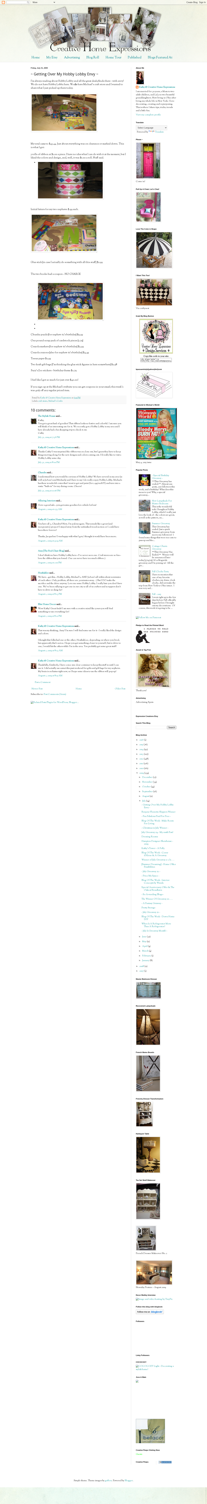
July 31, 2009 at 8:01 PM (49, 462)
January (146, 960)
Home (36, 57)
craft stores (42, 401)
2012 (141, 759)
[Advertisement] (150, 1400)
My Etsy (52, 57)
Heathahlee (43, 573)
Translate (159, 132)
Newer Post (37, 689)
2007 (141, 971)
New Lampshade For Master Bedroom (162, 502)
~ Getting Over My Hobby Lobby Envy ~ (158, 806)
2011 (141, 763)
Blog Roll (92, 57)
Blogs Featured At (160, 57)
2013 (141, 754)
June (144, 936)
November (147, 782)
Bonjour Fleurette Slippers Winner (158, 812)
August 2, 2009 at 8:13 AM (50, 650)
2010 (141, 768)
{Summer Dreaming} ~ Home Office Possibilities (159, 866)
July (144, 801)
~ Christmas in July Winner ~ (155, 828)
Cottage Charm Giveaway (159, 548)
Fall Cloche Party (160, 571)
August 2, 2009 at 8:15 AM (50, 675)
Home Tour (113, 57)
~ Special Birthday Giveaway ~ (160, 477)
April (145, 946)
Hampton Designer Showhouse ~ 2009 (157, 843)
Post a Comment (42, 682)
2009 (141, 773)
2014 (141, 749)
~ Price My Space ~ (150, 876)
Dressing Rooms (150, 836)
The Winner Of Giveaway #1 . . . (157, 899)
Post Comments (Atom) (55, 694)
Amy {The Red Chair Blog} (51, 551)
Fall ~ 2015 (156, 594)
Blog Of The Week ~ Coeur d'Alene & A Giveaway (155, 854)
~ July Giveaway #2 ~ (151, 871)
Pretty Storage (148, 907)
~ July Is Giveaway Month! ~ (154, 931)
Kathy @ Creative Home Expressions (56, 447)
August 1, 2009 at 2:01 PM (50, 562)
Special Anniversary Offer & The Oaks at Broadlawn (158, 889)
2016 (141, 740)
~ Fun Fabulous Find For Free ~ (156, 816)
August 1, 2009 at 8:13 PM (50, 594)
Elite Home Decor (47, 604)
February (146, 956)
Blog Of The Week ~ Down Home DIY (158, 918)
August (146, 796)
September (147, 791)
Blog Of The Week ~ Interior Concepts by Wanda (155, 882)
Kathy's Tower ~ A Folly (153, 848)
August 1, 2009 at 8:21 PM (50, 616)
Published (134, 57)
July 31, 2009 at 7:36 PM (49, 437)
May (144, 941)
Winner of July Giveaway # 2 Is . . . (158, 860)
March (145, 951)
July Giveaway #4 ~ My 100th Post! (157, 832)
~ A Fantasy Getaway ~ (152, 903)
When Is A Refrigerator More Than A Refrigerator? (156, 925)
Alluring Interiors (47, 500)
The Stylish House (46, 416)
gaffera (108, 1480)
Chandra (42, 472)
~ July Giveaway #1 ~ (151, 912)
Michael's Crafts (55, 401)
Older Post (120, 689)
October (146, 786)
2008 (141, 966)
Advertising (72, 57)
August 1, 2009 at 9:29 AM (50, 541)
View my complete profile (148, 115)
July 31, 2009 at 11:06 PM (49, 490)
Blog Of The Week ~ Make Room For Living (158, 822)
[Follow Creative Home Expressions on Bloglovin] (150, 1313)
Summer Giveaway (161, 523)
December (147, 777)
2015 (141, 744)
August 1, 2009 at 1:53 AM (50, 509)
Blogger (129, 1480)
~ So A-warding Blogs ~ (153, 894)
